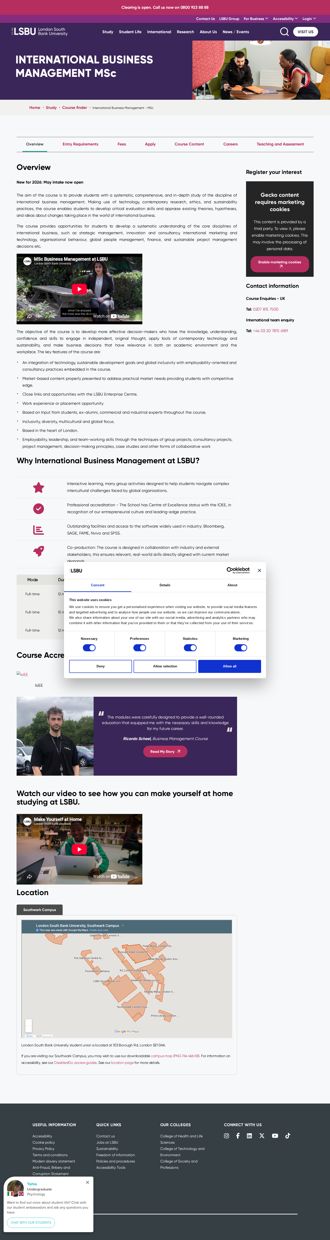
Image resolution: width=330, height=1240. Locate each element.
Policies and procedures (115, 1161)
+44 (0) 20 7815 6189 (270, 330)
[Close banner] (259, 570)
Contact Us (205, 18)
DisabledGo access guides (75, 1062)
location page (122, 1062)
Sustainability (107, 1149)
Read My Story (162, 751)
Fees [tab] (122, 144)
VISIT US (306, 31)
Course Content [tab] (189, 144)
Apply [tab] (150, 144)
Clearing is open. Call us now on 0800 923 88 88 (165, 7)
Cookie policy (44, 1142)
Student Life (130, 31)
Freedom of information (115, 1155)
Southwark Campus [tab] (39, 909)
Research (185, 31)
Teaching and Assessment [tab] (280, 144)
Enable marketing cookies (279, 262)
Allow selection (165, 666)
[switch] (139, 647)
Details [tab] (165, 585)
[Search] (284, 31)
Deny (101, 666)
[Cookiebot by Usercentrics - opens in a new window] (230, 570)
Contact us (105, 1136)
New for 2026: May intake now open (50, 182)
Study (107, 31)
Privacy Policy (43, 1149)
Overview (34, 167)
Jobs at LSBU (107, 1142)
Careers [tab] (230, 144)
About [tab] (232, 585)
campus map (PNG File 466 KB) (175, 1056)
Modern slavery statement (54, 1161)
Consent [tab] (97, 585)
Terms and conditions (50, 1155)
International (159, 31)
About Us (208, 31)
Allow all (229, 666)
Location (32, 892)
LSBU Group (229, 18)
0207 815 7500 (265, 309)
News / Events (236, 31)
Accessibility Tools (110, 1167)
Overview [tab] (35, 144)
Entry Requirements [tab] (80, 144)
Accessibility (42, 1136)
